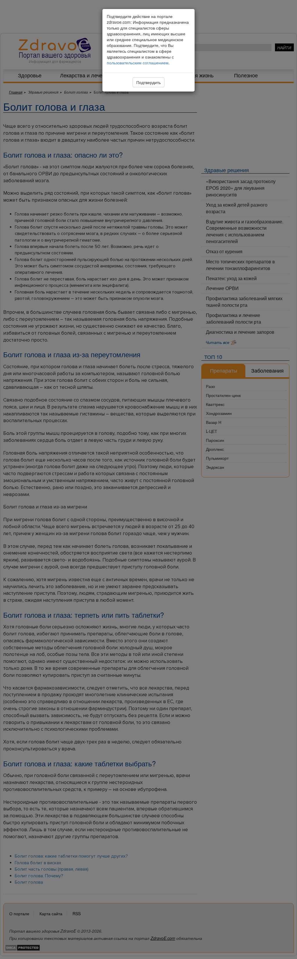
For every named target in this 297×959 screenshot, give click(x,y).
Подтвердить (148, 82)
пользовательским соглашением (138, 62)
